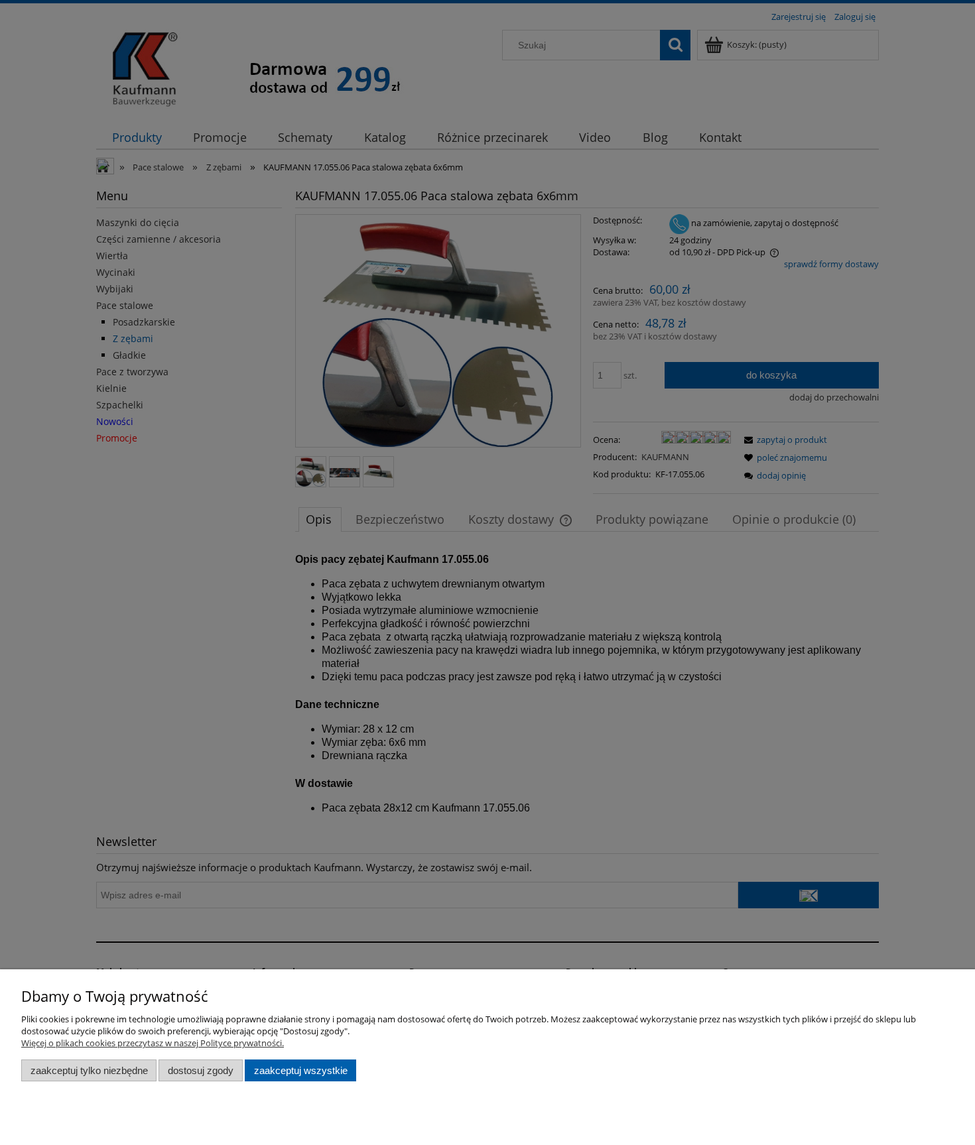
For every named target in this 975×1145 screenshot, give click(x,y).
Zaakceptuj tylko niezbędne (89, 1070)
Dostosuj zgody (200, 1070)
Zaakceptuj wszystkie (301, 1070)
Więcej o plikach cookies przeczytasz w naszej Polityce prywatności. (152, 1043)
